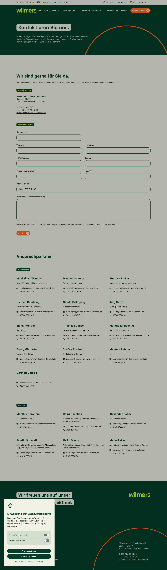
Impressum (19, 562)
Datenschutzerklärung (34, 562)
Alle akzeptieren (29, 551)
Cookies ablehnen (29, 556)
